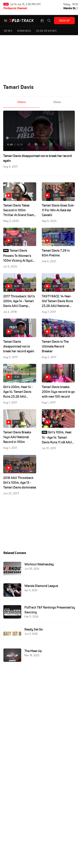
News (57, 102)
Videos (21, 102)
